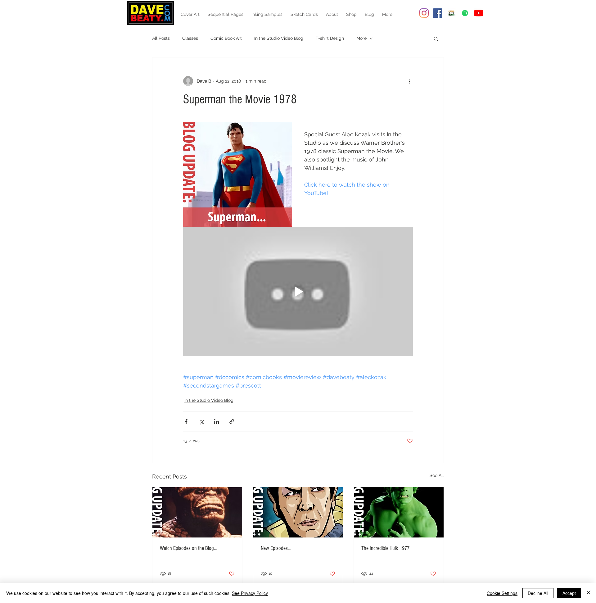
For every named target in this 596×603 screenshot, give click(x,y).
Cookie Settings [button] (502, 593)
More (361, 38)
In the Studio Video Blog (278, 38)
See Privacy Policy (250, 593)
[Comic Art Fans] (451, 13)
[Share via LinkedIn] (216, 421)
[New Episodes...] (298, 512)
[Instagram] (424, 13)
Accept (569, 593)
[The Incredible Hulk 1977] (399, 512)
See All (437, 475)
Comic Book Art (226, 38)
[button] (436, 38)
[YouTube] (478, 13)
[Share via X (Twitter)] (201, 421)
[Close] (588, 593)
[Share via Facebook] (186, 421)
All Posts (161, 38)
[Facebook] (437, 13)
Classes (190, 38)
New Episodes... (276, 548)
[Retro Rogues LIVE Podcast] (465, 13)
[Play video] (298, 291)
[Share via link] (232, 421)
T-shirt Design (330, 38)
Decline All (538, 593)
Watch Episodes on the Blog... (188, 548)
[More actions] (409, 81)
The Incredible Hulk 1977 (385, 548)
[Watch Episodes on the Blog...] (197, 512)
